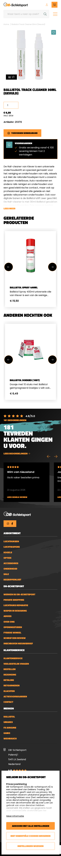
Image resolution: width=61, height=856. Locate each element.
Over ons (9, 621)
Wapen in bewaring (15, 610)
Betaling (9, 680)
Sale (6, 574)
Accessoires (11, 563)
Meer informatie (15, 816)
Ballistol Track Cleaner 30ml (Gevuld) (28, 24)
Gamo (7, 733)
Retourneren (12, 685)
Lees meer (9, 208)
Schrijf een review (15, 638)
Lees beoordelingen (16, 453)
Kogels (8, 552)
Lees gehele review (17, 497)
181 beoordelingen (15, 420)
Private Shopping (14, 599)
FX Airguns (10, 727)
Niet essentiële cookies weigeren (30, 836)
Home (6, 24)
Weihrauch (10, 738)
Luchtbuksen (11, 541)
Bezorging (10, 674)
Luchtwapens (12, 546)
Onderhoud (10, 568)
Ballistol (9, 716)
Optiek (7, 557)
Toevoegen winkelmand (24, 133)
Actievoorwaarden (15, 696)
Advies (7, 616)
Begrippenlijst (12, 579)
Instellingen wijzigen (30, 846)
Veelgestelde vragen (16, 663)
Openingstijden (13, 627)
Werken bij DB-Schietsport (19, 594)
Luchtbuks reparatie (16, 605)
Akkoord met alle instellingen (30, 826)
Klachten (9, 691)
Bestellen (10, 669)
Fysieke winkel (12, 632)
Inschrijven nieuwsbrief (18, 643)
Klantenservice (13, 658)
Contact (8, 702)
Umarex (8, 722)
